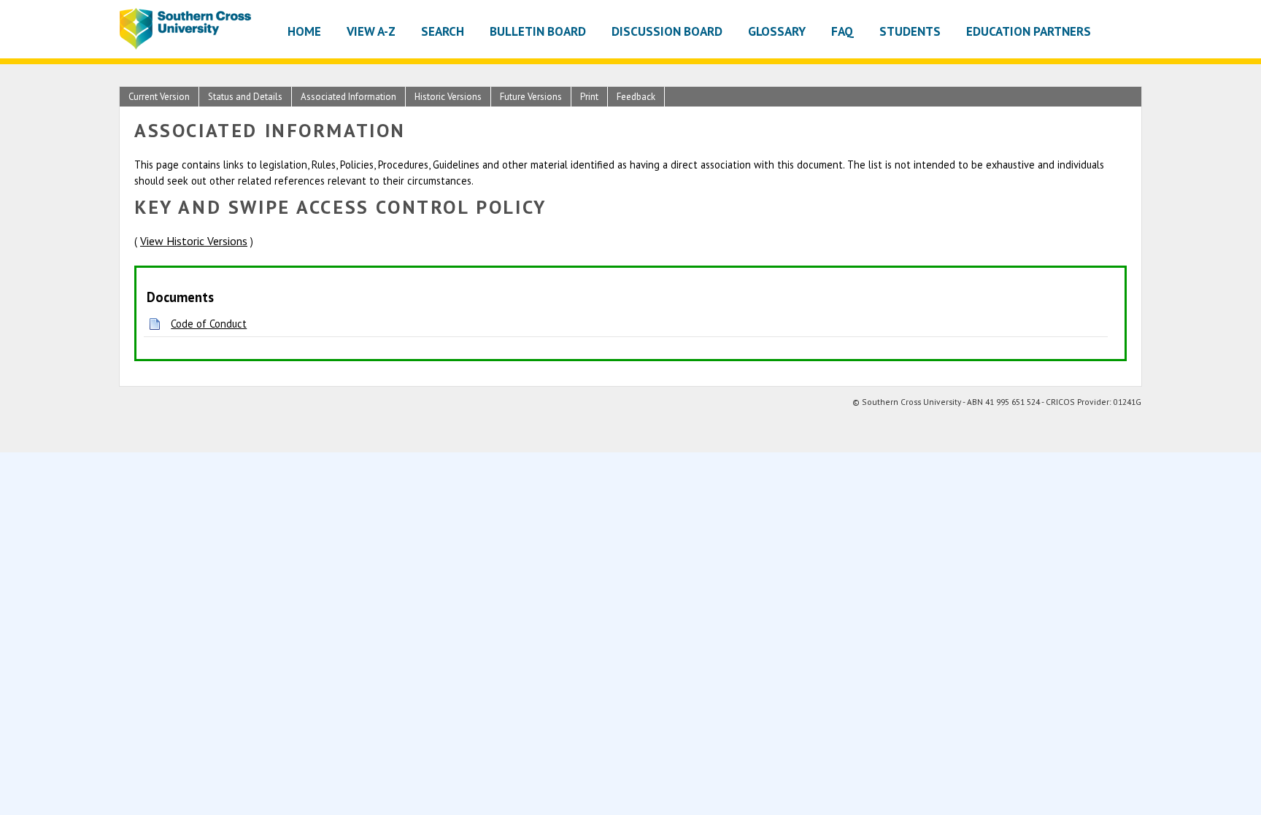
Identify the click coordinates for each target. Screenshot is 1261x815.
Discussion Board (667, 31)
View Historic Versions (193, 240)
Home (304, 31)
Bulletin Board (538, 31)
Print (589, 96)
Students (910, 31)
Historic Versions (448, 96)
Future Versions (531, 96)
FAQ (842, 31)
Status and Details (245, 96)
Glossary (777, 31)
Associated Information (348, 96)
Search (442, 31)
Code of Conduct (209, 324)
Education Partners (1028, 31)
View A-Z (371, 31)
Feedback (636, 96)
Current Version (159, 96)
